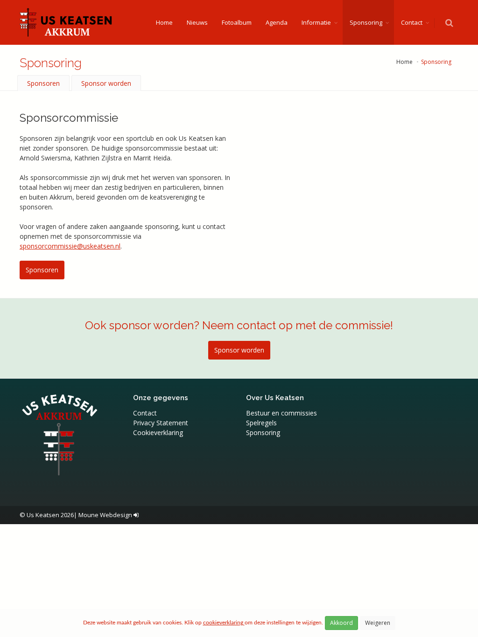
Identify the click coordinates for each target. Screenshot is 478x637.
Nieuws (197, 22)
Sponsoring (366, 22)
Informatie (316, 22)
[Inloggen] (136, 515)
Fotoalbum (237, 22)
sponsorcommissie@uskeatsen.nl (70, 246)
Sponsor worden (106, 83)
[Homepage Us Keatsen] (66, 22)
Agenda (277, 22)
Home (164, 22)
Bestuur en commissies (281, 413)
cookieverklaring (224, 622)
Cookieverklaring (158, 432)
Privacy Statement (160, 422)
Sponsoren (43, 83)
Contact (411, 22)
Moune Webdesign (105, 515)
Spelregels (261, 422)
